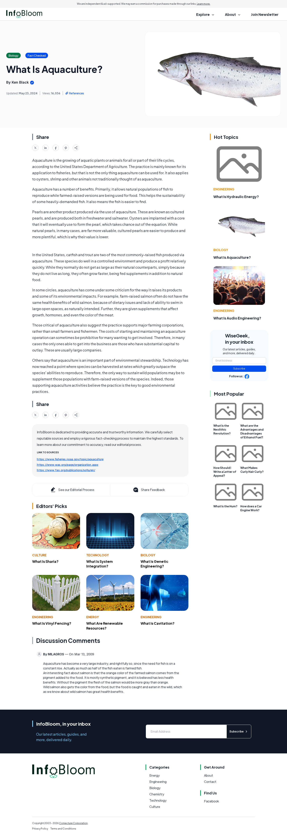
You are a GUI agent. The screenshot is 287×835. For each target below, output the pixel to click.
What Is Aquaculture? (232, 257)
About (208, 775)
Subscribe (239, 368)
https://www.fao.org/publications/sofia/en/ (66, 470)
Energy (92, 617)
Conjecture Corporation (73, 823)
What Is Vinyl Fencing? (51, 623)
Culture (39, 555)
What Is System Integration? (99, 563)
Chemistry (156, 794)
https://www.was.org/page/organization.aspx (67, 464)
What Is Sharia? (45, 561)
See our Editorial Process (76, 490)
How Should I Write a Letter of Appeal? (224, 471)
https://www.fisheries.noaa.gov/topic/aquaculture (70, 459)
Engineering (42, 617)
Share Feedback (153, 490)
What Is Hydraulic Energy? (236, 196)
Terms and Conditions (63, 828)
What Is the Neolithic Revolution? (222, 429)
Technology (97, 555)
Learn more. (203, 3)
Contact (210, 782)
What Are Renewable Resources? (104, 625)
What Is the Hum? (225, 506)
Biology (148, 555)
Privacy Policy (40, 828)
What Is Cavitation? (158, 623)
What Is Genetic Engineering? (154, 563)
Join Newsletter (264, 14)
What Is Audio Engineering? (237, 318)
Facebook (211, 801)
